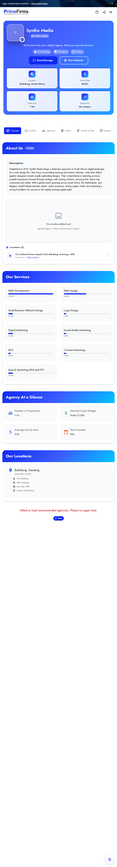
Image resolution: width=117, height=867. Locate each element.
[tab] (12, 130)
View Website (75, 60)
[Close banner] (112, 3)
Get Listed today (18, 3)
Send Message (45, 60)
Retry (60, 518)
